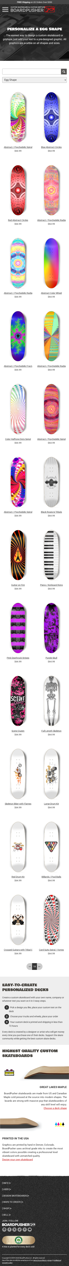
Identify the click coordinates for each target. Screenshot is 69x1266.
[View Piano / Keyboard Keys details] (51, 556)
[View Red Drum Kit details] (18, 847)
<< (30, 966)
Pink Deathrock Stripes (18, 658)
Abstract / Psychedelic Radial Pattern (51, 220)
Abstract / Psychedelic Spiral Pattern (18, 147)
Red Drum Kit (18, 877)
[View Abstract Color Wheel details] (51, 264)
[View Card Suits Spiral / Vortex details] (51, 920)
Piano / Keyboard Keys (51, 585)
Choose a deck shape (55, 1108)
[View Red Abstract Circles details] (18, 191)
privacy (49, 1260)
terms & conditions (40, 1260)
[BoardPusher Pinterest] (25, 1229)
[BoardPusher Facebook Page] (9, 1229)
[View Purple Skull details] (51, 629)
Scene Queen (18, 731)
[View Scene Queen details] (18, 702)
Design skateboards (15, 1195)
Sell (5, 1215)
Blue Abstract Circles (51, 147)
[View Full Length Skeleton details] (51, 702)
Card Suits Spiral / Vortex (51, 950)
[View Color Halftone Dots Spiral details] (18, 410)
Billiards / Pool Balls (51, 877)
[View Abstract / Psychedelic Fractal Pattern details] (18, 337)
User (6, 1189)
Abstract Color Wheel (51, 293)
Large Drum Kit (51, 803)
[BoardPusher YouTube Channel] (30, 1229)
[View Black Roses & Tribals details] (51, 483)
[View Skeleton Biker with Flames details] (18, 775)
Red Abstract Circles (18, 220)
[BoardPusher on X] (14, 1229)
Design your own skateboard (17, 1159)
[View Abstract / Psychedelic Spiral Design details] (51, 410)
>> (39, 966)
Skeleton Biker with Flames (18, 803)
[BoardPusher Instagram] (4, 1229)
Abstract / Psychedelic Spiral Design (51, 439)
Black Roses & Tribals (51, 512)
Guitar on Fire (18, 585)
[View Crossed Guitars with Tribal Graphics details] (18, 920)
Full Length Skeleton (51, 731)
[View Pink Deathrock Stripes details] (18, 629)
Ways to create (12, 1202)
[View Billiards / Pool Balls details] (51, 847)
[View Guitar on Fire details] (18, 556)
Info (5, 1183)
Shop (6, 1208)
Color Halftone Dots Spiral (18, 439)
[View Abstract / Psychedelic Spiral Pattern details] (18, 118)
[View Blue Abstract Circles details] (51, 118)
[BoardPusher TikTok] (19, 1229)
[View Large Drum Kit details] (51, 775)
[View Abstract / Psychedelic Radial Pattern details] (51, 191)
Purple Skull (51, 658)
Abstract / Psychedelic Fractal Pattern (18, 366)
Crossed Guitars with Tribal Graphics (18, 950)
